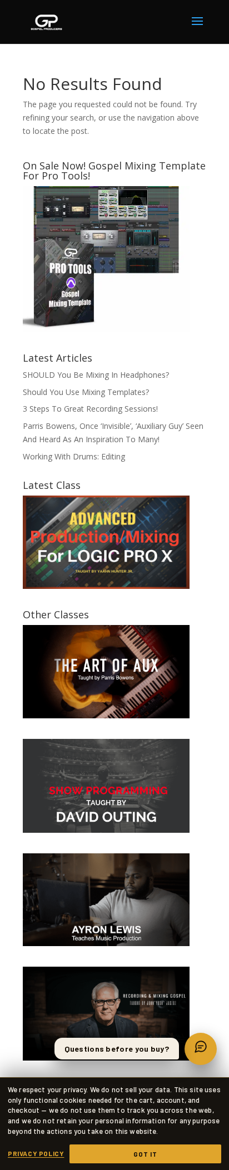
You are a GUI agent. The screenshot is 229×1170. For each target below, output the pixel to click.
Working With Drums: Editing (74, 456)
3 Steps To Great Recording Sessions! (90, 408)
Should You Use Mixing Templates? (86, 392)
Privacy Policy (36, 1153)
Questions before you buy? (117, 1048)
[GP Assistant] (201, 1049)
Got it (145, 1154)
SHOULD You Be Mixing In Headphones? (96, 374)
